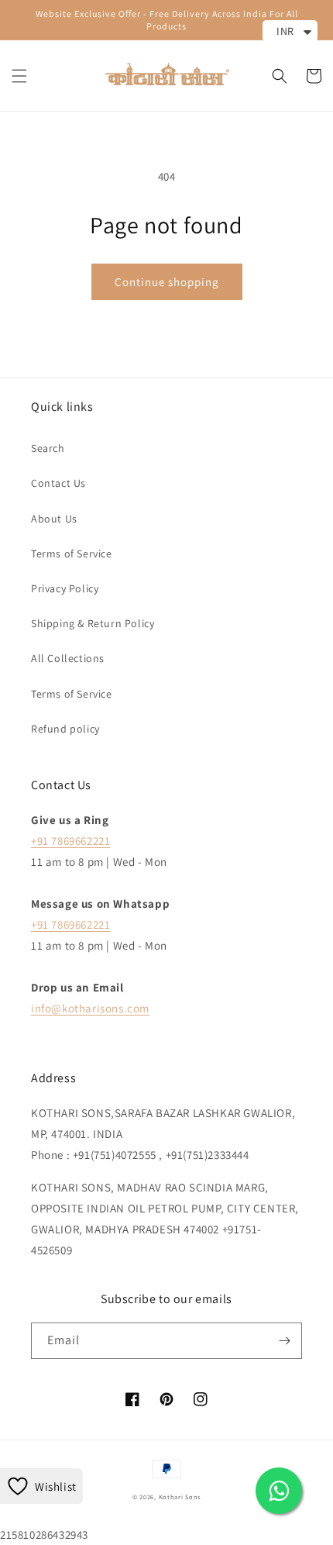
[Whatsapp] (279, 1490)
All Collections (68, 658)
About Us (54, 519)
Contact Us (58, 483)
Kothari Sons (180, 1496)
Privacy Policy (64, 588)
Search (48, 448)
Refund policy (65, 729)
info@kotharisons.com (90, 1008)
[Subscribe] (284, 1341)
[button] (19, 76)
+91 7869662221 (70, 840)
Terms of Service (71, 553)
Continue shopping (167, 281)
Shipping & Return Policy (92, 623)
